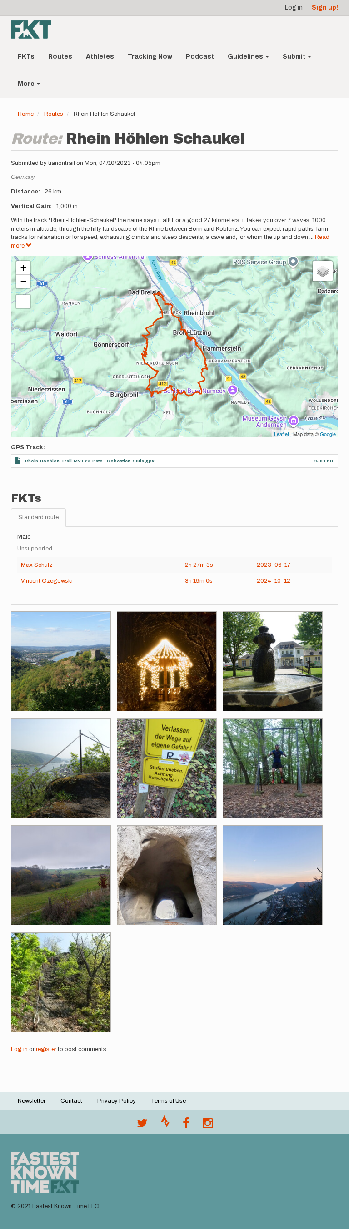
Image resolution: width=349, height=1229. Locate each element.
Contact (71, 1101)
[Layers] (323, 271)
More (27, 83)
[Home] (34, 29)
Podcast (200, 56)
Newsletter (31, 1101)
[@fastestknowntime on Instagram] (208, 1125)
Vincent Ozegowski (47, 581)
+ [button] (23, 267)
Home (26, 114)
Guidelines (246, 56)
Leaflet (281, 433)
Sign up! (325, 7)
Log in (294, 7)
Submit (295, 56)
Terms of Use (168, 1101)
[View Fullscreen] (23, 301)
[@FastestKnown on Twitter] (142, 1125)
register (46, 1049)
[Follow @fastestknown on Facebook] (186, 1125)
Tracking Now (150, 56)
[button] (61, 661)
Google (328, 433)
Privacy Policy (116, 1101)
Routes (60, 56)
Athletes (100, 56)
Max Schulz (36, 565)
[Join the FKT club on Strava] (165, 1125)
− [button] (23, 281)
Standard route (38, 517)
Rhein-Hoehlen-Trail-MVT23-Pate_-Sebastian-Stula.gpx (90, 460)
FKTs (26, 56)
